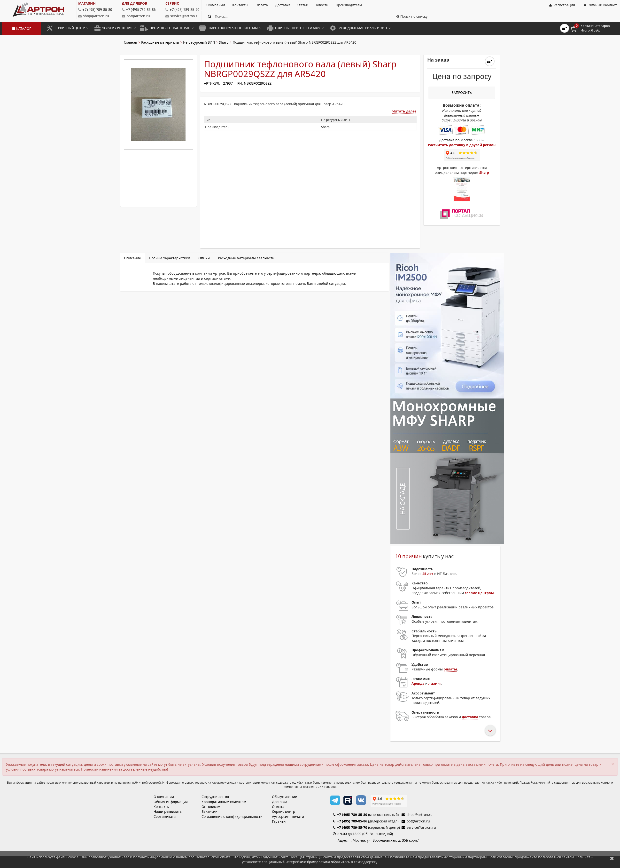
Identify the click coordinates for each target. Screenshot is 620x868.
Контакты (162, 806)
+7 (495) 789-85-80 (352, 814)
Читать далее (404, 111)
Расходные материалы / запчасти (246, 258)
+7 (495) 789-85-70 (352, 827)
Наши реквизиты (168, 811)
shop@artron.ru (96, 16)
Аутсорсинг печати (288, 816)
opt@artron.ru (138, 16)
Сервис (172, 3)
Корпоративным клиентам (224, 801)
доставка (470, 717)
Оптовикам (211, 806)
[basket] (593, 28)
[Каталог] (38, 9)
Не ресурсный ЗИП (199, 42)
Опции (204, 258)
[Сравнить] (490, 61)
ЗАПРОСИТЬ (462, 92)
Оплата (278, 806)
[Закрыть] (612, 858)
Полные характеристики (169, 258)
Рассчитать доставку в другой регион (462, 145)
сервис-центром (479, 592)
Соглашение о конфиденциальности (232, 816)
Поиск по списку (413, 16)
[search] (209, 16)
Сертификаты (165, 816)
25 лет (427, 573)
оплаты (450, 669)
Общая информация (171, 801)
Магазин (87, 3)
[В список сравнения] (564, 28)
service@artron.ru (185, 16)
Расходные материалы (160, 42)
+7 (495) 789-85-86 (352, 821)
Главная (130, 42)
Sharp (224, 42)
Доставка (279, 801)
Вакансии (209, 811)
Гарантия (279, 821)
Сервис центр (283, 811)
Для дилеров (134, 3)
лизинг (434, 683)
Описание (132, 258)
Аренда (417, 683)
